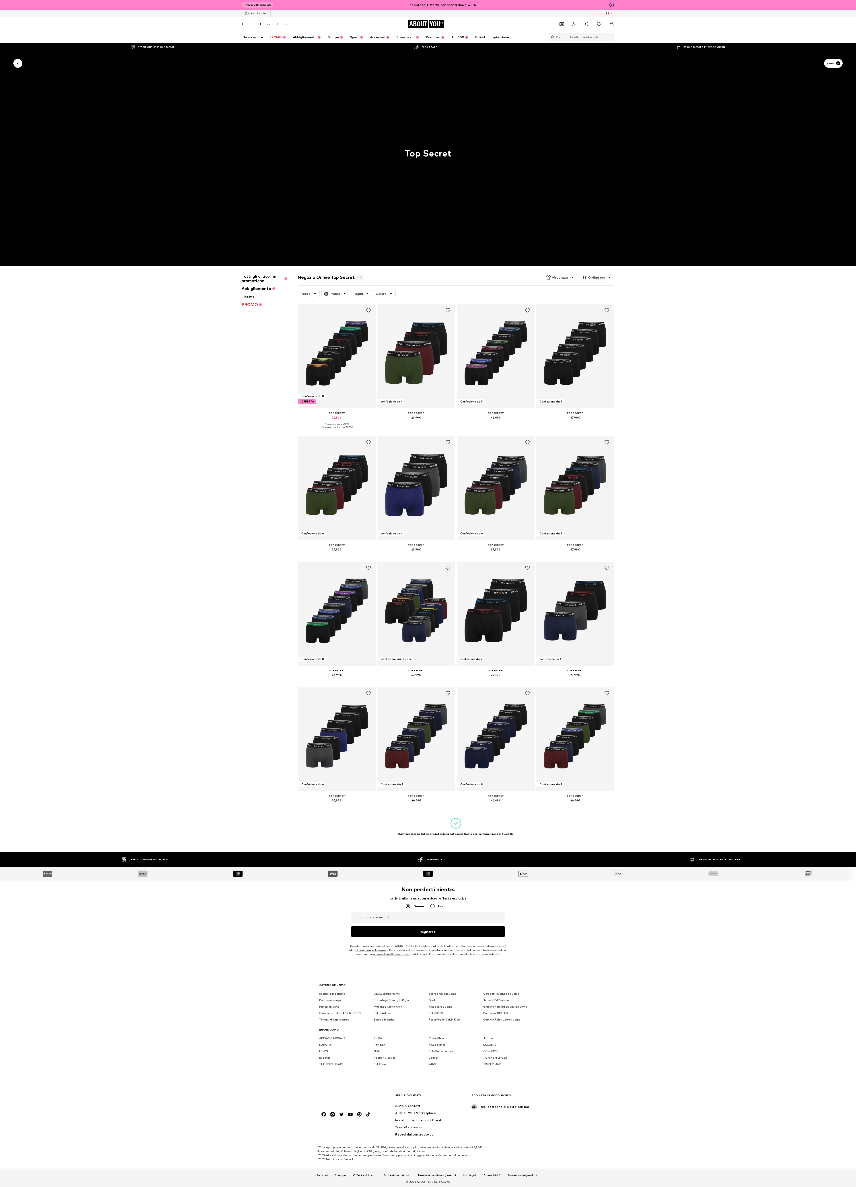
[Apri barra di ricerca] (551, 37)
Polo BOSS (436, 1013)
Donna (247, 24)
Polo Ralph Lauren (441, 1051)
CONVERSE (490, 1051)
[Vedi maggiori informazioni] (337, 430)
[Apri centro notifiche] (586, 24)
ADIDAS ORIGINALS (332, 1038)
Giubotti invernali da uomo (501, 993)
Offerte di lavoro (365, 1175)
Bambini (283, 24)
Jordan (488, 1038)
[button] (560, 277)
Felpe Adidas (382, 1013)
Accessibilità (492, 1175)
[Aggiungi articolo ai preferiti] (368, 310)
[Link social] (323, 1114)
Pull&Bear (380, 1064)
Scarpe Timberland (332, 993)
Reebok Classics (384, 1057)
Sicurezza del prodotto (523, 1175)
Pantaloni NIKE (329, 1006)
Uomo (265, 24)
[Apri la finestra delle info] (611, 5)
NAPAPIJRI (326, 1044)
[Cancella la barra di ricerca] (611, 37)
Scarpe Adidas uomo (443, 993)
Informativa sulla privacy (371, 950)
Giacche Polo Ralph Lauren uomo (505, 1006)
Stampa (340, 1175)
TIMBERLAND (492, 1064)
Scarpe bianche (384, 1019)
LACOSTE (490, 1044)
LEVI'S (323, 1051)
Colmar (433, 1057)
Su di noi (322, 1175)
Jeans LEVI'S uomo (496, 1000)
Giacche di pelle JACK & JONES (340, 1013)
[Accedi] (574, 24)
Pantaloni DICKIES (495, 1013)
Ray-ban (379, 1044)
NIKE (377, 1051)
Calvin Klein (436, 1038)
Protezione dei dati (397, 1175)
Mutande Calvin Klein (388, 1006)
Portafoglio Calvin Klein (445, 1019)
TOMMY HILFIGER (495, 1057)
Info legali (469, 1175)
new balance (437, 1044)
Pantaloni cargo (330, 1000)
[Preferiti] (599, 24)
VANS (432, 1064)
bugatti (324, 1057)
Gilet (432, 1000)
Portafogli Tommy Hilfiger (391, 1000)
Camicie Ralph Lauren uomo (502, 1019)
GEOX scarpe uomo (387, 993)
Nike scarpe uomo (441, 1006)
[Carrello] (611, 24)
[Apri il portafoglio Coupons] (561, 24)
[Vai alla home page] (343, 1098)
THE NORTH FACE (331, 1064)
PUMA (378, 1038)
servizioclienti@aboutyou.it (391, 954)
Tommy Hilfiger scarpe (334, 1019)
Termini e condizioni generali (437, 1175)
